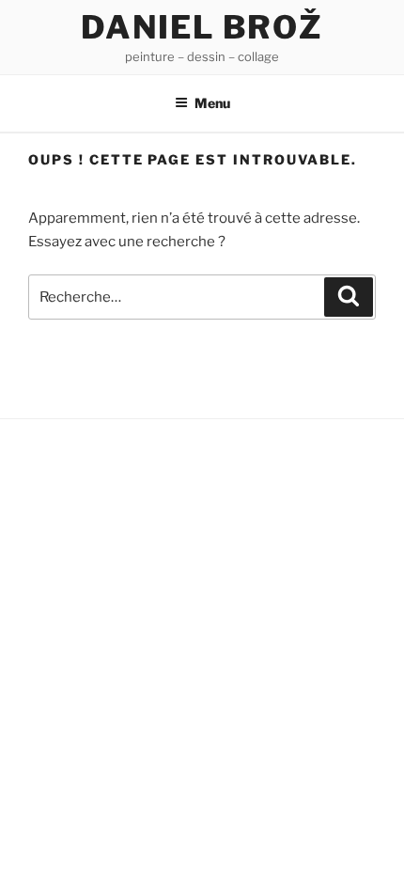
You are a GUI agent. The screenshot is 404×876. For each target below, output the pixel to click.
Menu (212, 103)
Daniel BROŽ (202, 27)
